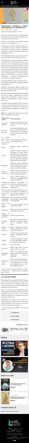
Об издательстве (12, 430)
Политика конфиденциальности (11, 437)
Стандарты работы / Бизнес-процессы (9, 6)
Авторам (18, 431)
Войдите (3, 411)
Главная (9, 428)
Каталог (16, 428)
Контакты (17, 438)
